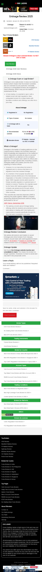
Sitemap (3, 520)
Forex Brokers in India (8, 464)
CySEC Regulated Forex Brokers (13, 422)
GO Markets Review (7, 454)
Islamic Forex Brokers (7, 492)
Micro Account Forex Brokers (10, 494)
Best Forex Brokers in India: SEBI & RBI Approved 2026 (20, 354)
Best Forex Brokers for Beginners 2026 (15, 388)
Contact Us (4, 510)
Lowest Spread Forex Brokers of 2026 (15, 396)
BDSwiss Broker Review (8, 451)
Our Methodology (7, 512)
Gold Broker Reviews (10, 346)
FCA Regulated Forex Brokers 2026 (14, 426)
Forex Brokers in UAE (7, 469)
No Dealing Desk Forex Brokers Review (16, 331)
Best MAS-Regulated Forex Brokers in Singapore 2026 (20, 358)
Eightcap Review (6, 449)
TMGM (33, 243)
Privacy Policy (14, 564)
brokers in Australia (25, 241)
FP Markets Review (7, 446)
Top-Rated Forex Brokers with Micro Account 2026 (19, 373)
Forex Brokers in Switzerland (9, 474)
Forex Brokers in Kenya (8, 479)
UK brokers (13, 241)
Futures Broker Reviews (11, 342)
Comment (6, 268)
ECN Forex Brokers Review (12, 327)
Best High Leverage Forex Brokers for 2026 (17, 392)
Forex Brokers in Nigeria (8, 472)
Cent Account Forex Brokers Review (15, 369)
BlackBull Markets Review (9, 444)
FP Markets (24, 243)
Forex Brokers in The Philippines (11, 467)
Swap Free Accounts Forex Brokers (12, 489)
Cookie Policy (28, 564)
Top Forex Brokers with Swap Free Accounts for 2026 (20, 381)
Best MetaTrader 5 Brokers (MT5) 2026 (15, 408)
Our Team (4, 515)
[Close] (36, 275)
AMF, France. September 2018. (14, 203)
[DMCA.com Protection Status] (7, 415)
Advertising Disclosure (8, 517)
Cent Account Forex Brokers (9, 487)
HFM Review (5, 441)
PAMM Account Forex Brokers (10, 497)
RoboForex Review (7, 456)
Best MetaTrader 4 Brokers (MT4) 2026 (15, 404)
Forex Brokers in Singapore (9, 477)
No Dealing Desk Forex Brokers (10, 502)
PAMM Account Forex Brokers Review (15, 377)
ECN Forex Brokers (7, 499)
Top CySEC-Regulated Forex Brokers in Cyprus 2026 (19, 362)
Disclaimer (21, 564)
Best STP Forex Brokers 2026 (12, 335)
